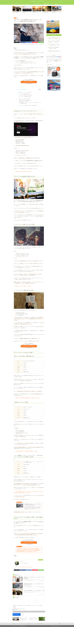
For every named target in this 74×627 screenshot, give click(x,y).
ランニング (17, 3)
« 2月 (47, 62)
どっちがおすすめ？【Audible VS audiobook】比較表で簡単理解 (27, 548)
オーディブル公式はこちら (28, 346)
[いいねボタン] (15, 48)
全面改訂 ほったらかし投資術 (23, 101)
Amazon (56, 3)
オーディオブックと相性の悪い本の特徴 (25, 96)
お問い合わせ (50, 64)
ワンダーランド (37, 3)
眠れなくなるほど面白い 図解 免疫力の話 (25, 100)
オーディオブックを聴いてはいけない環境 (25, 95)
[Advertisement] (53, 99)
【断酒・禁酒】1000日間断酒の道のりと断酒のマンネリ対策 (54, 48)
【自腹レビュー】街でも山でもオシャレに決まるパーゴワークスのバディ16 (54, 51)
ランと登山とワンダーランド (37, 1)
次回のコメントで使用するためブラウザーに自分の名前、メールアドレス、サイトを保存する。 (28, 605)
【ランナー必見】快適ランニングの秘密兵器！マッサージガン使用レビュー (54, 38)
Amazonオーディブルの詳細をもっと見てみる (23, 171)
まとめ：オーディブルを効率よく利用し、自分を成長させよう (28, 105)
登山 (27, 3)
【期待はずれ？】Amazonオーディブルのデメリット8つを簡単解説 (28, 550)
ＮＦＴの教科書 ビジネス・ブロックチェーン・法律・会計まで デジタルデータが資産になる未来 (30, 103)
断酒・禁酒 (46, 3)
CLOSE (40, 89)
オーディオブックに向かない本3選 (24, 98)
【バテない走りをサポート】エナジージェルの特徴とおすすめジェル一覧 (54, 45)
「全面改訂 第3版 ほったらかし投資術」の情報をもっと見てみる (26, 451)
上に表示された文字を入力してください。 (19, 608)
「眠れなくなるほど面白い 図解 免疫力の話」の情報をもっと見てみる (27, 397)
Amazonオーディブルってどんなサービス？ (25, 92)
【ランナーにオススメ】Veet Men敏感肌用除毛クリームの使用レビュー (54, 41)
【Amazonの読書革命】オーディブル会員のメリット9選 (26, 551)
